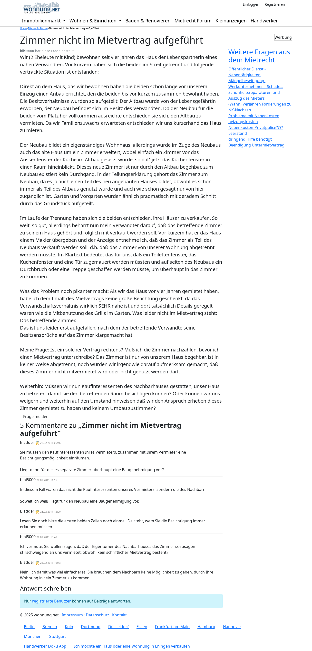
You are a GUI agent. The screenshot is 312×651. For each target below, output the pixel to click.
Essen (141, 626)
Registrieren (275, 4)
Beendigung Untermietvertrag (256, 145)
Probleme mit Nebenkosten (253, 115)
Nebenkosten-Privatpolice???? (255, 127)
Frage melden (36, 416)
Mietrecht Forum (193, 20)
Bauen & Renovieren (148, 20)
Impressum (72, 615)
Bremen (49, 626)
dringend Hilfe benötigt (250, 139)
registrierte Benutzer (51, 601)
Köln (69, 626)
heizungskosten (243, 121)
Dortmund (90, 626)
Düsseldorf (118, 626)
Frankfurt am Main (172, 626)
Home (23, 28)
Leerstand (237, 133)
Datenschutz (97, 615)
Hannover (232, 626)
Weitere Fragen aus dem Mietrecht (259, 56)
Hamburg (206, 626)
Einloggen (251, 4)
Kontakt (119, 615)
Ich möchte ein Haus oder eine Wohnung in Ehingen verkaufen (132, 646)
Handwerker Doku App (45, 646)
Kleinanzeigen (231, 20)
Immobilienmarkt (42, 20)
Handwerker (264, 20)
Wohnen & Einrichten (93, 20)
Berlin (29, 626)
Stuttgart (57, 636)
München (32, 636)
